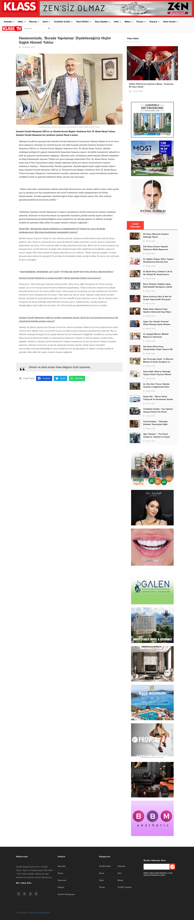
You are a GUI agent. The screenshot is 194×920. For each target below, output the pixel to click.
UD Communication (42, 912)
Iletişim (61, 887)
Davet (45, 21)
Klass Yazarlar (169, 21)
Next (176, 63)
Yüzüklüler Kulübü (62, 21)
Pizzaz (102, 887)
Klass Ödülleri (82, 21)
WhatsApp (79, 378)
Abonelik (61, 866)
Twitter (62, 378)
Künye (60, 873)
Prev (129, 63)
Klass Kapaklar (101, 21)
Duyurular (62, 880)
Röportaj (33, 21)
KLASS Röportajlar (135, 225)
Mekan (127, 21)
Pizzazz (139, 21)
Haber (20, 21)
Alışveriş (153, 21)
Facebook (46, 378)
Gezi (120, 873)
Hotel (116, 21)
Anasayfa (8, 21)
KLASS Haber (105, 866)
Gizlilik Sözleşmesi (66, 894)
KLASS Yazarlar (125, 887)
